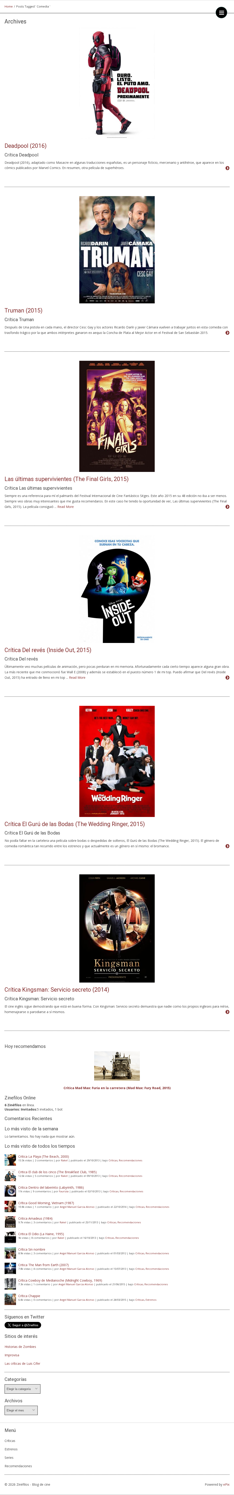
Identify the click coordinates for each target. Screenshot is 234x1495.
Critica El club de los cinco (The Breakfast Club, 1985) (57, 1172)
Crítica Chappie (29, 1296)
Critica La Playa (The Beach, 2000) (43, 1156)
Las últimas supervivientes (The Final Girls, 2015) (67, 479)
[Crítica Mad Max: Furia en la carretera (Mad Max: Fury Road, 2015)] (117, 1065)
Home (9, 6)
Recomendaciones (130, 1160)
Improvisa (12, 1355)
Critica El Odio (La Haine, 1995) (41, 1234)
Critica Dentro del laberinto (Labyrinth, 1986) (51, 1187)
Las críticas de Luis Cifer (22, 1363)
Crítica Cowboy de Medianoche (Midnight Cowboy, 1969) (60, 1280)
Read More (65, 506)
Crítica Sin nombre (31, 1249)
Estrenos (151, 1299)
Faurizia (64, 1191)
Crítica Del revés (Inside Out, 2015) (48, 650)
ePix (226, 1484)
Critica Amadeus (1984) (35, 1218)
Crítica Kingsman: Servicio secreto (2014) (57, 989)
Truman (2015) (24, 310)
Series (9, 1457)
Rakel (64, 1160)
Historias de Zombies (20, 1346)
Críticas (113, 1160)
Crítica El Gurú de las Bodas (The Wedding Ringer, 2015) (75, 824)
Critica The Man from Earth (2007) (43, 1265)
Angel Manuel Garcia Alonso (77, 1206)
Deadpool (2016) (26, 146)
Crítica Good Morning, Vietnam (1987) (46, 1203)
